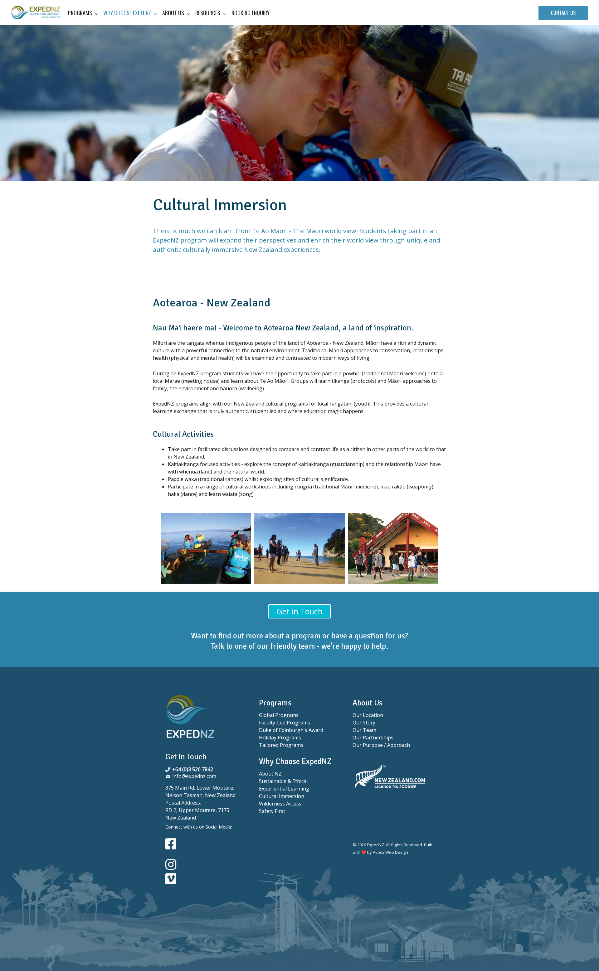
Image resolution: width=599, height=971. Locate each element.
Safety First (272, 811)
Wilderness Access (280, 803)
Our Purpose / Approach (381, 745)
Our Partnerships (373, 737)
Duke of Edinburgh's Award (291, 730)
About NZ (270, 773)
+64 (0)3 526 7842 (192, 769)
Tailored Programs (281, 745)
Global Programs (279, 715)
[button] (563, 13)
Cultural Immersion (281, 796)
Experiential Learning (284, 788)
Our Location (368, 715)
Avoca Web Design (390, 852)
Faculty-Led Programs (284, 722)
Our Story (364, 722)
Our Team (364, 730)
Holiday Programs (280, 737)
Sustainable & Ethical (283, 781)
